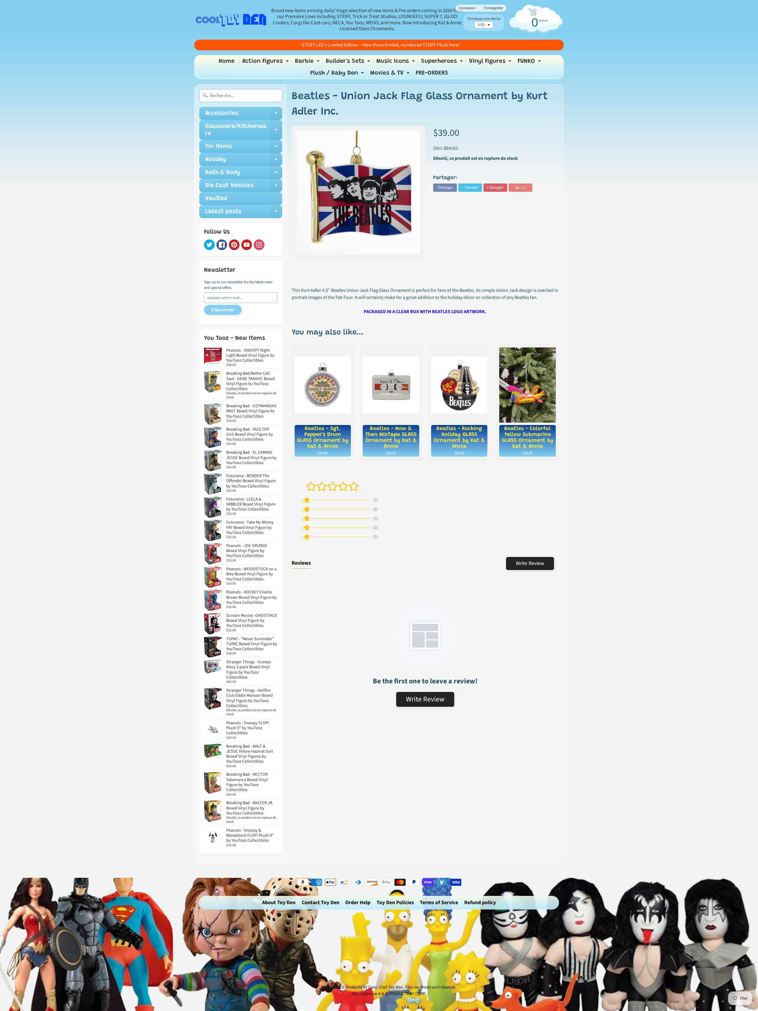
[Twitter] (209, 244)
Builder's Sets (349, 62)
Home (227, 61)
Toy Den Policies (395, 902)
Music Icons (396, 62)
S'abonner (223, 310)
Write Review (530, 563)
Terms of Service (439, 902)
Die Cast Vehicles (243, 187)
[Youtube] (246, 244)
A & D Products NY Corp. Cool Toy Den (369, 987)
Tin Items (243, 148)
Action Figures (266, 62)
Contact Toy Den (320, 902)
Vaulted (216, 199)
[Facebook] (221, 244)
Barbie (308, 62)
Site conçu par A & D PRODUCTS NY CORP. (388, 994)
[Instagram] (259, 244)
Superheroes (442, 62)
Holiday (243, 161)
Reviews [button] (301, 563)
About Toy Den (279, 902)
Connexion (467, 8)
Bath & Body (243, 174)
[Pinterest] (234, 244)
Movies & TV (390, 74)
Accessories (243, 115)
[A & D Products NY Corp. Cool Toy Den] (231, 19)
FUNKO (530, 62)
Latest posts (243, 213)
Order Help (357, 902)
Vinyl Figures (491, 62)
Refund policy (480, 902)
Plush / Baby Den (337, 74)
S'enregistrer (493, 8)
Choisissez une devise (483, 19)
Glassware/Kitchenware (243, 130)
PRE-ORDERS (432, 73)
